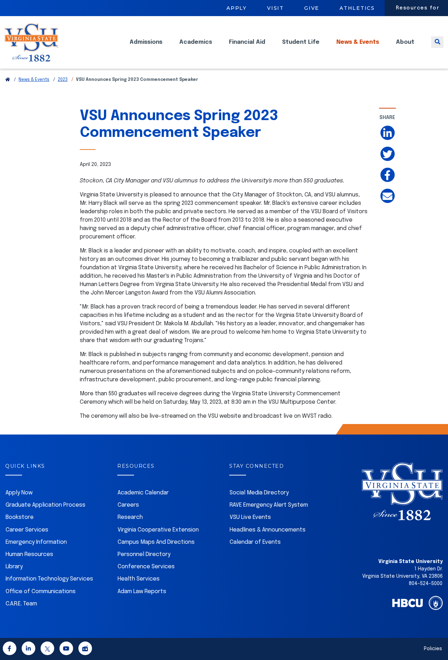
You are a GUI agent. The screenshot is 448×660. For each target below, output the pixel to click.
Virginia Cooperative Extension (158, 530)
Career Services (27, 530)
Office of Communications (41, 592)
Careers (128, 505)
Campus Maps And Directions (156, 542)
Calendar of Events (255, 542)
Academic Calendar (143, 493)
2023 (63, 80)
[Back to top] (436, 634)
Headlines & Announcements (268, 530)
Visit (275, 8)
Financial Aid (247, 42)
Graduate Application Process (45, 505)
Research (130, 517)
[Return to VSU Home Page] (7, 80)
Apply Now (19, 493)
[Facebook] (9, 650)
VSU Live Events (250, 517)
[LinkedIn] (28, 650)
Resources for (418, 8)
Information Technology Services (49, 579)
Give (311, 8)
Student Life (301, 42)
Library (14, 567)
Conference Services (146, 567)
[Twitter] (47, 650)
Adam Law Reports (142, 592)
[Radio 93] (85, 650)
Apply (236, 8)
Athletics (357, 8)
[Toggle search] (437, 42)
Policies (433, 648)
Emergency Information (36, 542)
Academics (195, 42)
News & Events (357, 42)
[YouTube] (66, 650)
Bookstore (20, 517)
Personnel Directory (144, 554)
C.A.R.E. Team (21, 604)
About (405, 42)
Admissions (146, 42)
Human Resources (29, 554)
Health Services (139, 579)
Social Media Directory (259, 493)
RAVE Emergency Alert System (269, 505)
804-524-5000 (425, 583)
